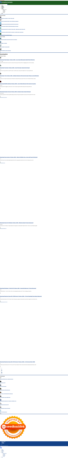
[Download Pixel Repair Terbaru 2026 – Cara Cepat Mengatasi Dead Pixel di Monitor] (0, 58)
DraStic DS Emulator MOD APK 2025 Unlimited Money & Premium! (9, 26)
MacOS (4, 11)
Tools (4, 12)
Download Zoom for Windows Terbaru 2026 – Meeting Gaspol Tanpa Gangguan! (16, 222)
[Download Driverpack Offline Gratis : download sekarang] (0, 378)
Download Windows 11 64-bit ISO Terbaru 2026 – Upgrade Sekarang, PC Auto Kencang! (18, 288)
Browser (4, 454)
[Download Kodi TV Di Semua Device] (0, 411)
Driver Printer (5, 9)
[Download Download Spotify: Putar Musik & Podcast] (0, 34)
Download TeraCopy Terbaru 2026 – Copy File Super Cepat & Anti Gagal (15, 67)
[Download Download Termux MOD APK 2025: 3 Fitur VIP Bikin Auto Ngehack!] (0, 20)
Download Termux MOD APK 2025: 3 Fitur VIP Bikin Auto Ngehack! (9, 21)
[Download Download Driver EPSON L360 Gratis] (0, 389)
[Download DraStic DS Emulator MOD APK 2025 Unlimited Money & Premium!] (0, 25)
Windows (3, 7)
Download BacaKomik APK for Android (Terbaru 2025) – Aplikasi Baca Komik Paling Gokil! (12, 29)
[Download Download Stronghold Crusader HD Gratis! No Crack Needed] (0, 38)
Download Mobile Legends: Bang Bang (5, 50)
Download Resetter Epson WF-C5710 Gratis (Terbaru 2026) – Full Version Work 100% (17, 361)
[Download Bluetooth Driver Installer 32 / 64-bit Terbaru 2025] (0, 17)
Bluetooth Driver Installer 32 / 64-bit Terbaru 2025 (7, 18)
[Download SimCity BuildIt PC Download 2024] (0, 46)
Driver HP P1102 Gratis (3, 386)
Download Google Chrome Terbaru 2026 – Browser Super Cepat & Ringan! (15, 91)
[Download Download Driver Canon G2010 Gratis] (0, 396)
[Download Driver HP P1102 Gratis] (0, 385)
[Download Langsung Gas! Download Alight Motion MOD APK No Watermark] (0, 23)
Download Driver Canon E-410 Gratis (5, 408)
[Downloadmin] (6, 448)
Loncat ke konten (2, 0)
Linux (2, 451)
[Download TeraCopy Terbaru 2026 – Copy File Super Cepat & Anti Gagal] (0, 66)
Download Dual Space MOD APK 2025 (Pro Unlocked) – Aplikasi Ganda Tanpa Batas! (11, 32)
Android (3, 6)
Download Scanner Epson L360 (4, 404)
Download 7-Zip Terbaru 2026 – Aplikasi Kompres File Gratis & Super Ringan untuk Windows (19, 75)
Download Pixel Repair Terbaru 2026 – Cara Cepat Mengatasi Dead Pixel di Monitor (17, 59)
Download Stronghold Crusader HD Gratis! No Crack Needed (8, 39)
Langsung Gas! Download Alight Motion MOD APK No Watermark (9, 24)
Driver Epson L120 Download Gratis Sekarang (6, 393)
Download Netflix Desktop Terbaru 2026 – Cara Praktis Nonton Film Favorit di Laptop (18, 83)
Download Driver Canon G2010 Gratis (5, 397)
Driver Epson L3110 (2, 382)
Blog (2, 13)
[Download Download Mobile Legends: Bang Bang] (0, 49)
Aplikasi (3, 8)
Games (4, 10)
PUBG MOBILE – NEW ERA (3, 43)
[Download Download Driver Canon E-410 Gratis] (0, 407)
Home (2, 5)
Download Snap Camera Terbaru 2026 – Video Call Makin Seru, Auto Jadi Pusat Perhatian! (18, 157)
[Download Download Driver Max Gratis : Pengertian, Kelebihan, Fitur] (0, 400)
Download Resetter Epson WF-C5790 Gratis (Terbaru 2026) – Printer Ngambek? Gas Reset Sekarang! (21, 296)
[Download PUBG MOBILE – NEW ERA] (0, 42)
